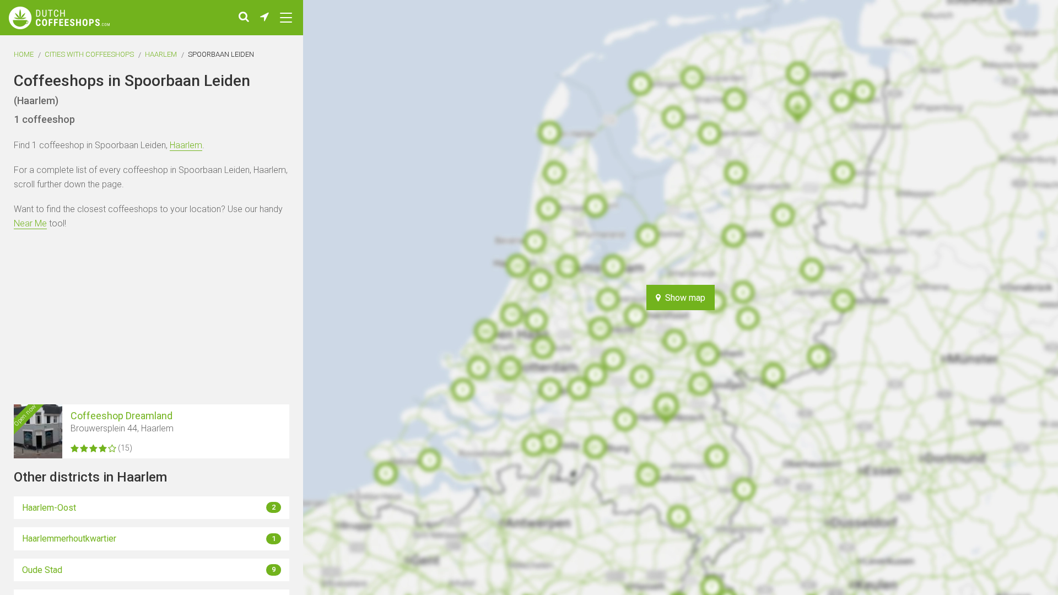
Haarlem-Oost (149, 507)
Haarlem (161, 54)
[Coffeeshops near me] (264, 17)
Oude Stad (149, 570)
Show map (683, 298)
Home (24, 54)
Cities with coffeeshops (89, 54)
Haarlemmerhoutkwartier (149, 538)
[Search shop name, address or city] (244, 17)
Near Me (30, 223)
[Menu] (286, 17)
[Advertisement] (1019, 297)
